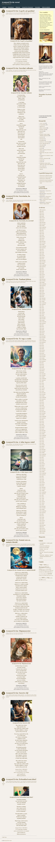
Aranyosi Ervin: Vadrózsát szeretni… (46, 175)
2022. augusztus (43, 285)
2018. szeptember (43, 359)
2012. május (42, 479)
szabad (22, 545)
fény (30, 444)
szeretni (10, 201)
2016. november (42, 394)
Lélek (45, 572)
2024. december (42, 241)
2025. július (42, 230)
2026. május (42, 214)
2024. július (42, 249)
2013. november (42, 451)
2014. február (42, 446)
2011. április (42, 499)
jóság (7, 341)
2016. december (42, 392)
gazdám (30, 12)
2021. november (42, 299)
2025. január (42, 239)
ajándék (48, 564)
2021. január (42, 315)
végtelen (26, 341)
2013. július (42, 457)
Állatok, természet (43, 127)
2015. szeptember (43, 416)
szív (45, 575)
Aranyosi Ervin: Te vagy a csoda (18, 338)
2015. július (42, 419)
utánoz (13, 633)
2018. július (42, 362)
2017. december (42, 373)
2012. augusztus (43, 474)
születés (17, 13)
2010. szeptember (43, 510)
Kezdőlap (4, 7)
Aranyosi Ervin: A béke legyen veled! (20, 442)
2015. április (42, 424)
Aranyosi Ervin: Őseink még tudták (46, 176)
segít (11, 341)
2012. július (42, 476)
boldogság (43, 569)
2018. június (42, 364)
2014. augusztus (43, 436)
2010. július (42, 514)
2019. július (42, 343)
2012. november (42, 469)
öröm (13, 13)
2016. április (42, 405)
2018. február (42, 370)
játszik (7, 545)
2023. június (42, 269)
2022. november (42, 280)
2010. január (42, 523)
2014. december (42, 430)
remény (42, 573)
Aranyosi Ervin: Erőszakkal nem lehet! (21, 779)
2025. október (42, 225)
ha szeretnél (25, 200)
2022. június (42, 288)
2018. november (42, 356)
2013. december (42, 449)
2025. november (42, 224)
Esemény (41, 137)
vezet (31, 545)
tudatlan (24, 782)
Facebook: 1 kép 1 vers (44, 549)
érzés (43, 579)
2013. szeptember (43, 454)
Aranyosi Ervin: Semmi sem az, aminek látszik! (18, 541)
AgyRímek (42, 126)
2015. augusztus (43, 417)
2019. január (42, 353)
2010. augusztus (43, 512)
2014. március (42, 444)
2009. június (42, 526)
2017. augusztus (43, 380)
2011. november (42, 488)
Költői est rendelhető (46, 7)
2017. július (42, 381)
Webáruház (18, 7)
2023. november (42, 261)
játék (52, 570)
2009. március (42, 528)
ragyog (23, 695)
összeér (20, 695)
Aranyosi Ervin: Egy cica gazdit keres (46, 180)
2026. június (42, 213)
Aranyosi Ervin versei (11, 2)
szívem (50, 575)
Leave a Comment (26, 13)
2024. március (42, 255)
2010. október (42, 509)
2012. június (42, 477)
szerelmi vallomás (11, 71)
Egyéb (41, 132)
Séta (32, 281)
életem (27, 70)
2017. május (42, 384)
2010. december (42, 506)
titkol (15, 201)
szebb (35, 632)
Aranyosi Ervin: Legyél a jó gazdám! (20, 10)
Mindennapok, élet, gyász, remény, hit (14, 544)
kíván (34, 444)
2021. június (42, 307)
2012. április (42, 481)
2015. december (42, 411)
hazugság (33, 544)
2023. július (42, 268)
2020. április (42, 329)
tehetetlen (21, 782)
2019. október (42, 339)
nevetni (33, 200)
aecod (15, 200)
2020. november (42, 318)
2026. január (42, 220)
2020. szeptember (43, 321)
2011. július (42, 495)
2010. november (42, 507)
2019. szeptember (43, 340)
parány (33, 632)
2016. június (42, 402)
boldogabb (23, 70)
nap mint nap (34, 70)
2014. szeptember (43, 435)
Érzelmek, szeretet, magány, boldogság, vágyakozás (16, 340)
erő (33, 340)
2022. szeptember (43, 283)
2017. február (42, 389)
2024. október (42, 244)
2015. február (42, 427)
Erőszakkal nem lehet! (30, 781)
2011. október (42, 490)
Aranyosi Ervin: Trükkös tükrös (45, 178)
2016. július (42, 400)
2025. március (42, 236)
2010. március (42, 520)
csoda (47, 569)
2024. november (42, 242)
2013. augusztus (43, 455)
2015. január (42, 429)
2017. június (42, 383)
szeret (46, 573)
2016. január (42, 410)
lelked (30, 200)
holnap (49, 570)
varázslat (23, 341)
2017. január (42, 391)
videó (41, 169)
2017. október (42, 376)
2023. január (42, 277)
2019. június (42, 345)
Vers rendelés (42, 166)
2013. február (42, 465)
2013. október (42, 452)
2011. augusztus (43, 493)
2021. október (42, 301)
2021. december (42, 298)
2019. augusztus (43, 342)
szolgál (9, 282)
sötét (20, 545)
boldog (27, 12)
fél (13, 695)
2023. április (42, 272)
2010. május (42, 517)
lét (6, 445)
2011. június (42, 496)
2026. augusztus (43, 209)
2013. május (42, 460)
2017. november (42, 375)
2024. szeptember (43, 246)
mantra (41, 148)
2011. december (42, 487)
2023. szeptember (43, 265)
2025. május (42, 233)
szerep (8, 445)
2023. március (42, 274)
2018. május (42, 365)
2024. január (42, 258)
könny (8, 782)
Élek (27, 281)
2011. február (42, 503)
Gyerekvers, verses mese (44, 141)
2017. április (42, 386)
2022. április (42, 291)
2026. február (42, 219)
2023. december (42, 260)
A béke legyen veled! (18, 444)
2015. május (42, 422)
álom (39, 579)
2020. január (42, 334)
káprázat (9, 545)
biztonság (20, 70)
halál (14, 695)
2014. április (42, 443)
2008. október (42, 533)
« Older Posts (4, 837)
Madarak (41, 146)
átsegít (24, 12)
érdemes (9, 695)
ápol (19, 281)
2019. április (42, 348)
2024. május (42, 252)
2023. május (42, 271)
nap (50, 572)
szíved (15, 13)
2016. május (42, 403)
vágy (17, 282)
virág (50, 577)
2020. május (42, 328)
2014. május (42, 441)
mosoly (9, 341)
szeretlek (15, 71)
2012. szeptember (43, 473)
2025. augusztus (43, 228)
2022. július (42, 287)
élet (28, 12)
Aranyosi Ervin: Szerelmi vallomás (19, 68)
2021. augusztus (43, 304)
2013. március (42, 463)
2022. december (42, 279)
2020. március (42, 331)
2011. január (42, 504)
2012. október (42, 471)
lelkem (31, 70)
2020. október (42, 320)
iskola (26, 632)
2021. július (42, 306)
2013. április (42, 462)
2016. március (42, 406)
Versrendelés (37, 7)
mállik (14, 545)
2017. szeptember (43, 378)
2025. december (42, 222)
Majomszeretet (30, 632)
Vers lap (41, 558)
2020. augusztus (43, 323)
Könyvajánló (42, 145)
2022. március (42, 293)
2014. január (42, 447)
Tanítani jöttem (13, 282)
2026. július (42, 211)
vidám (30, 341)
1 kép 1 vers (11, 12)
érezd (29, 70)
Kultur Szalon (42, 550)
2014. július (42, 438)
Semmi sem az (17, 545)
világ (18, 445)
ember (32, 340)
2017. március (42, 388)
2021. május (42, 309)
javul (6, 782)
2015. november (42, 413)
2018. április (42, 367)
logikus (11, 782)
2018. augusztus (43, 361)
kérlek (28, 200)
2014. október (42, 433)
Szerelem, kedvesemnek (44, 158)
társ (15, 282)
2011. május (42, 498)
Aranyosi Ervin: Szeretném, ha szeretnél (18, 197)
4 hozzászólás (33, 341)
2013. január (42, 466)
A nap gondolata (42, 124)
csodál (7, 695)
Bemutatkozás (11, 7)
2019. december (42, 336)
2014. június (42, 440)
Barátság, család (43, 129)
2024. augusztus (43, 247)
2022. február (42, 295)
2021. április (42, 310)
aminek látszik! (24, 544)
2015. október (42, 414)
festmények (42, 138)
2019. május (42, 347)
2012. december (42, 468)
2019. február (42, 351)
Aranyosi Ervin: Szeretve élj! (17, 693)
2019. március (42, 350)
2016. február (42, 408)
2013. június (42, 458)
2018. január (42, 372)
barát (26, 281)
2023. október (42, 263)
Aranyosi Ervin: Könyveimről (27, 7)
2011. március (42, 501)
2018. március (42, 369)
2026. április (42, 216)
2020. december (42, 317)
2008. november (42, 531)
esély (12, 695)
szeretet (34, 281)
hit (47, 570)
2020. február (42, 332)
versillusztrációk (42, 167)
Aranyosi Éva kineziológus (44, 547)
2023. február (42, 276)
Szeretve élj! (28, 695)
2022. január (42, 296)
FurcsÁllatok (42, 140)
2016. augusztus (43, 399)
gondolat (35, 781)
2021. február (42, 313)
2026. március (42, 217)
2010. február (42, 522)
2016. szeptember (43, 397)
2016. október (42, 395)
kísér (32, 444)
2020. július (42, 324)
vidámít (22, 13)
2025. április (42, 235)
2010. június (42, 515)
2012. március (42, 482)
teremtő (20, 341)
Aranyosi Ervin (21, 12)
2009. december (42, 525)
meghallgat (10, 13)
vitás (29, 782)
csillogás (35, 694)
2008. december (42, 529)
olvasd (7, 71)
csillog (22, 200)
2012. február (42, 484)
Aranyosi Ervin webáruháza (44, 545)
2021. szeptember (43, 302)
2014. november (42, 432)
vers (19, 13)
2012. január (42, 485)
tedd (14, 445)
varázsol (27, 545)
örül (18, 695)
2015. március (42, 425)
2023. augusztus (43, 266)
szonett (41, 161)
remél (25, 695)
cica (45, 569)
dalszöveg (10, 70)
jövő (39, 571)
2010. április (42, 518)
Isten (51, 570)
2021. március (42, 312)
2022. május (42, 290)
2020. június (42, 326)
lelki (35, 444)
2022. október (42, 282)
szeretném (7, 201)
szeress (35, 200)
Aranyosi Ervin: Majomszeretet (18, 631)
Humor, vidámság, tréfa (44, 143)
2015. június (42, 421)
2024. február (42, 257)
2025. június (42, 231)
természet (40, 577)
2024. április (42, 254)
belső (26, 444)
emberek (40, 570)
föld (43, 570)
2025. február (42, 238)
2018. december (42, 354)
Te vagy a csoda (16, 341)
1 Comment (21, 445)
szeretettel (7, 633)
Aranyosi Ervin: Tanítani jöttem (18, 279)
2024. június (42, 250)
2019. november (42, 337)
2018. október (42, 358)
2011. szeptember (43, 492)
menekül (13, 782)
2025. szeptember (43, 227)
